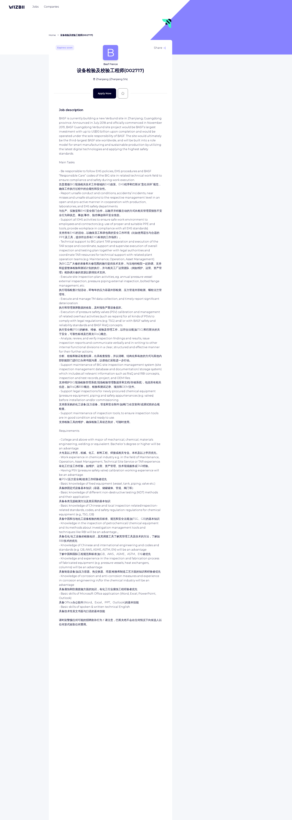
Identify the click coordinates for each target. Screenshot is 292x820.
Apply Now (104, 93)
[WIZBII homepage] (16, 7)
